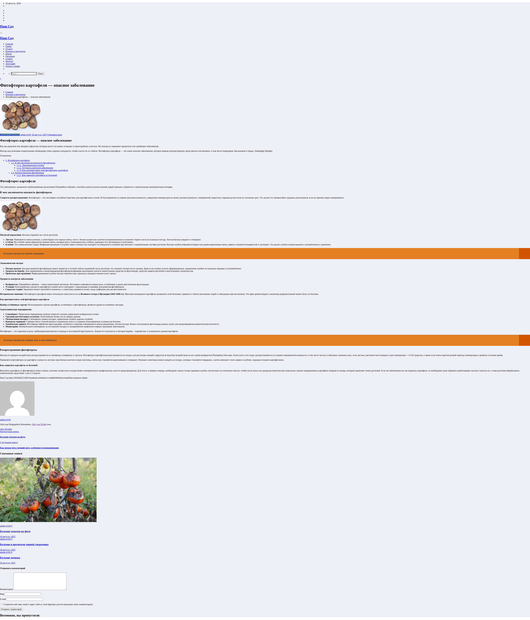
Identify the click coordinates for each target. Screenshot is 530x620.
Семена (9, 59)
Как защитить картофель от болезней (37, 175)
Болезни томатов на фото (12, 437)
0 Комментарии (54, 135)
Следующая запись (9, 442)
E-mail (3, 599)
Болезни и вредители (15, 51)
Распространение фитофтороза (27, 173)
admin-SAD (25, 135)
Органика (10, 56)
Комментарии (7, 589)
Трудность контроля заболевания (35, 168)
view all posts (6, 429)
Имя (2, 594)
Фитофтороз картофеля (18, 160)
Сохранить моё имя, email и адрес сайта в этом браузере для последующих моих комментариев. (48, 604)
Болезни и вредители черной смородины (24, 544)
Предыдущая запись (9, 431)
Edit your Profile (39, 424)
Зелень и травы (13, 66)
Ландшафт (10, 64)
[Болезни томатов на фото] (48, 521)
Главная (9, 44)
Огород (9, 49)
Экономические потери (30, 165)
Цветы (9, 54)
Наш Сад (7, 26)
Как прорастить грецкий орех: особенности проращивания (29, 448)
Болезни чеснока (10, 557)
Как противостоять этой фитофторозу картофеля (42, 170)
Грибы (9, 46)
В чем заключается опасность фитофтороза (33, 163)
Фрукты (9, 61)
